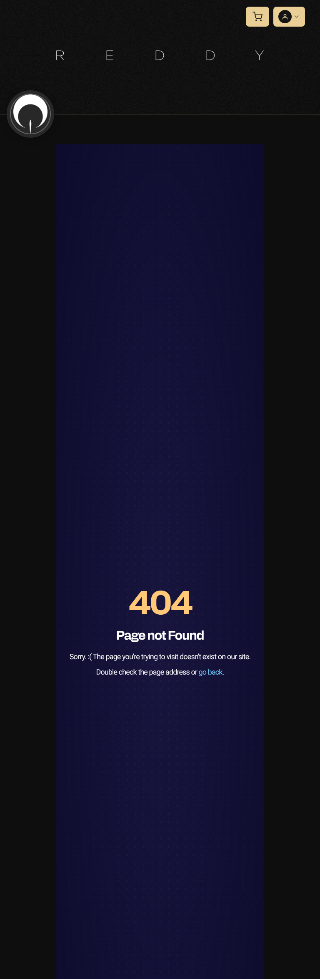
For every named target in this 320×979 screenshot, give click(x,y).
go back (210, 672)
